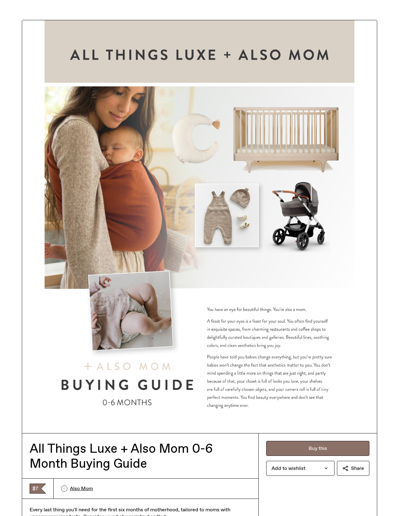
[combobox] (300, 468)
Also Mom (81, 488)
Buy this (318, 448)
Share (357, 468)
